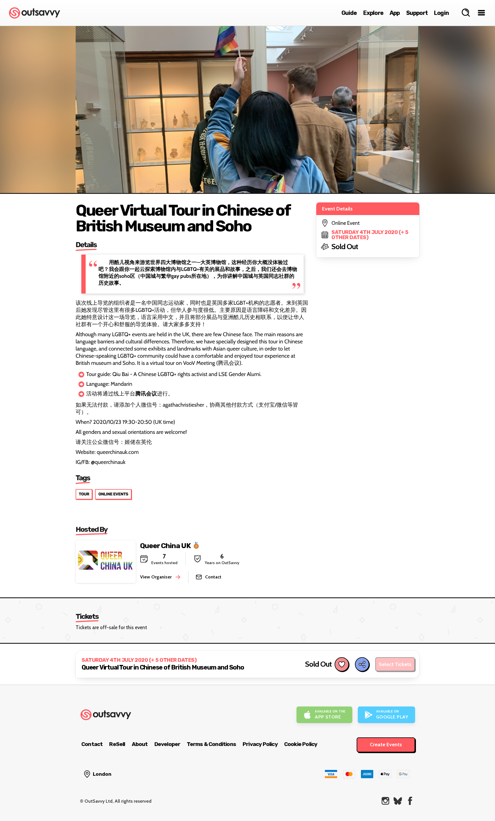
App (395, 12)
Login (441, 12)
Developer (167, 744)
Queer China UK (165, 546)
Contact (92, 744)
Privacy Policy (260, 744)
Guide (349, 12)
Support (417, 12)
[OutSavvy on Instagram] (385, 801)
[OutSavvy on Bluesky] (398, 801)
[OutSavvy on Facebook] (410, 801)
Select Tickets (395, 664)
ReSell (117, 744)
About (140, 744)
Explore (373, 12)
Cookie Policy (300, 744)
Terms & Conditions (211, 744)
